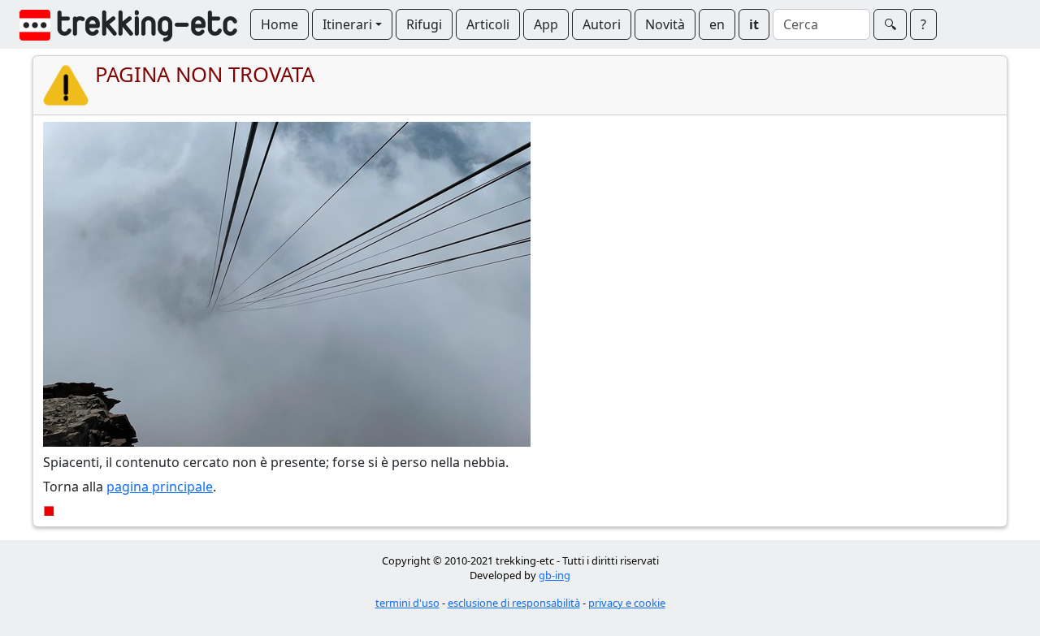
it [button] (754, 24)
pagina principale (159, 486)
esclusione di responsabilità (514, 602)
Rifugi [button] (424, 24)
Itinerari (347, 24)
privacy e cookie (626, 602)
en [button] (717, 24)
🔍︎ (890, 24)
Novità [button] (665, 24)
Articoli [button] (487, 24)
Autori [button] (602, 24)
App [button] (546, 24)
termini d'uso (407, 602)
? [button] (923, 24)
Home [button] (279, 24)
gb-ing (554, 575)
